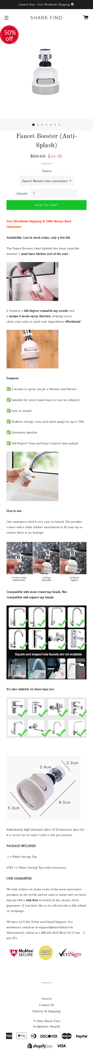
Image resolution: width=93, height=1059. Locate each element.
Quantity (22, 193)
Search (46, 999)
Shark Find (46, 17)
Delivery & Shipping (46, 1011)
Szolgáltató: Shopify (46, 1026)
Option (46, 171)
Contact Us (46, 1005)
